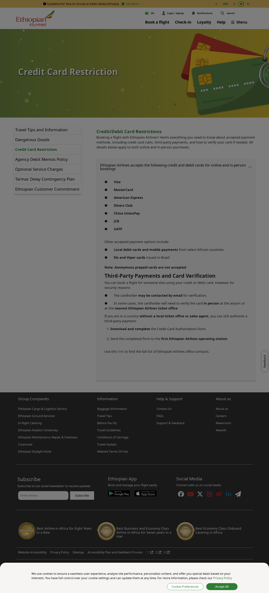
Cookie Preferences (185, 587)
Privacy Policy (222, 578)
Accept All (222, 587)
